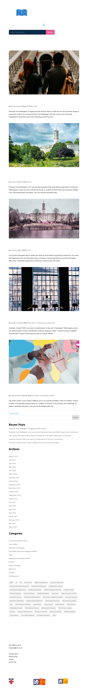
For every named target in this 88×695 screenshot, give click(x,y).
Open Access (71, 604)
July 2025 (12, 502)
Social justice (14, 615)
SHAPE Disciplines (69, 611)
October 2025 (14, 492)
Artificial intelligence (41, 582)
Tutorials (12, 572)
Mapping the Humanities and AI (19, 558)
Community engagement (17, 590)
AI (16, 582)
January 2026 (13, 481)
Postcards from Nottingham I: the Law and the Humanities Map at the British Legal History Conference (38, 175)
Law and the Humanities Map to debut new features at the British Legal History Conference (43, 244)
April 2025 (12, 513)
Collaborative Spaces (55, 586)
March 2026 (13, 474)
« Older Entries (14, 414)
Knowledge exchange (69, 601)
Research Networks (41, 611)
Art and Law (28, 582)
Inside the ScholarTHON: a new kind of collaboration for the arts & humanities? (42, 317)
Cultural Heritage (29, 593)
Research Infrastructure (25, 611)
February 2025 (14, 520)
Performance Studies (65, 608)
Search (50, 32)
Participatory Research (49, 608)
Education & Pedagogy (36, 323)
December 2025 (14, 485)
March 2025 (13, 516)
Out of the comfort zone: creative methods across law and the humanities (43, 390)
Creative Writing (69, 590)
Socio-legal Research (27, 615)
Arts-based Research (56, 582)
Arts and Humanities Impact (18, 541)
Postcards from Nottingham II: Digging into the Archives (39, 100)
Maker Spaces (59, 604)
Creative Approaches (34, 590)
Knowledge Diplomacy (52, 601)
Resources (12, 569)
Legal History (37, 604)
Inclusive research (71, 597)
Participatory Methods (32, 608)
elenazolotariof (16, 106)
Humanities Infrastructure (32, 597)
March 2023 (13, 527)
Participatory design (16, 608)
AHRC (11, 582)
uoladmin (14, 182)
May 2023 (12, 523)
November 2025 (14, 488)
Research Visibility (55, 611)
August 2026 (13, 456)
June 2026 (12, 463)
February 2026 (14, 478)
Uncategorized (50, 323)
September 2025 (15, 495)
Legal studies (48, 604)
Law (11, 604)
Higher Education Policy (68, 593)
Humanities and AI (15, 597)
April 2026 (12, 470)
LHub (35, 106)
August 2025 (13, 499)
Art (21, 582)
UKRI (54, 615)
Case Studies (13, 544)
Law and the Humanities (22, 604)
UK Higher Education (43, 615)
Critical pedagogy (15, 593)
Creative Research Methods (52, 590)
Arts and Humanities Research (19, 586)
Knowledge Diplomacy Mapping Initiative (23, 551)
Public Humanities (15, 565)
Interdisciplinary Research (34, 601)
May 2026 (12, 467)
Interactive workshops (16, 601)
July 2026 (12, 460)
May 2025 (12, 509)
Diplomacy (55, 593)
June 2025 (12, 506)
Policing (12, 611)
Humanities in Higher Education (53, 597)
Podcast (51, 395)
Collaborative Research (38, 586)
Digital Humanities (43, 593)
